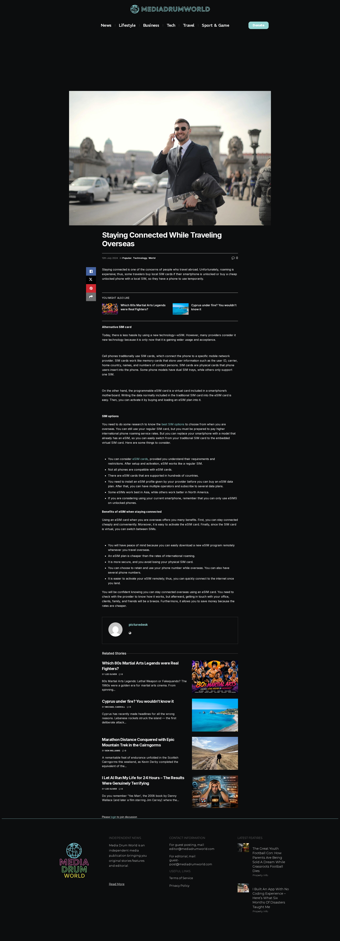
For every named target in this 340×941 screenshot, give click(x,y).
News (106, 25)
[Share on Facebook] (91, 271)
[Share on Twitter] (91, 280)
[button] (258, 25)
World (152, 258)
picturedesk (138, 624)
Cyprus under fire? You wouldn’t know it (138, 701)
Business (151, 25)
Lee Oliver (111, 674)
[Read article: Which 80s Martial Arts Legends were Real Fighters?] (110, 309)
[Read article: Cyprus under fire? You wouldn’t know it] (181, 309)
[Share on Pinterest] (91, 288)
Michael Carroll (115, 707)
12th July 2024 (110, 258)
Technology (140, 258)
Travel (188, 25)
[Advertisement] (170, 59)
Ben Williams (112, 750)
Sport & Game (215, 25)
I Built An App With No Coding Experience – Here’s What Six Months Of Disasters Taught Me (271, 898)
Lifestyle (127, 25)
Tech (171, 25)
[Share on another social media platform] (91, 297)
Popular (127, 258)
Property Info (260, 875)
